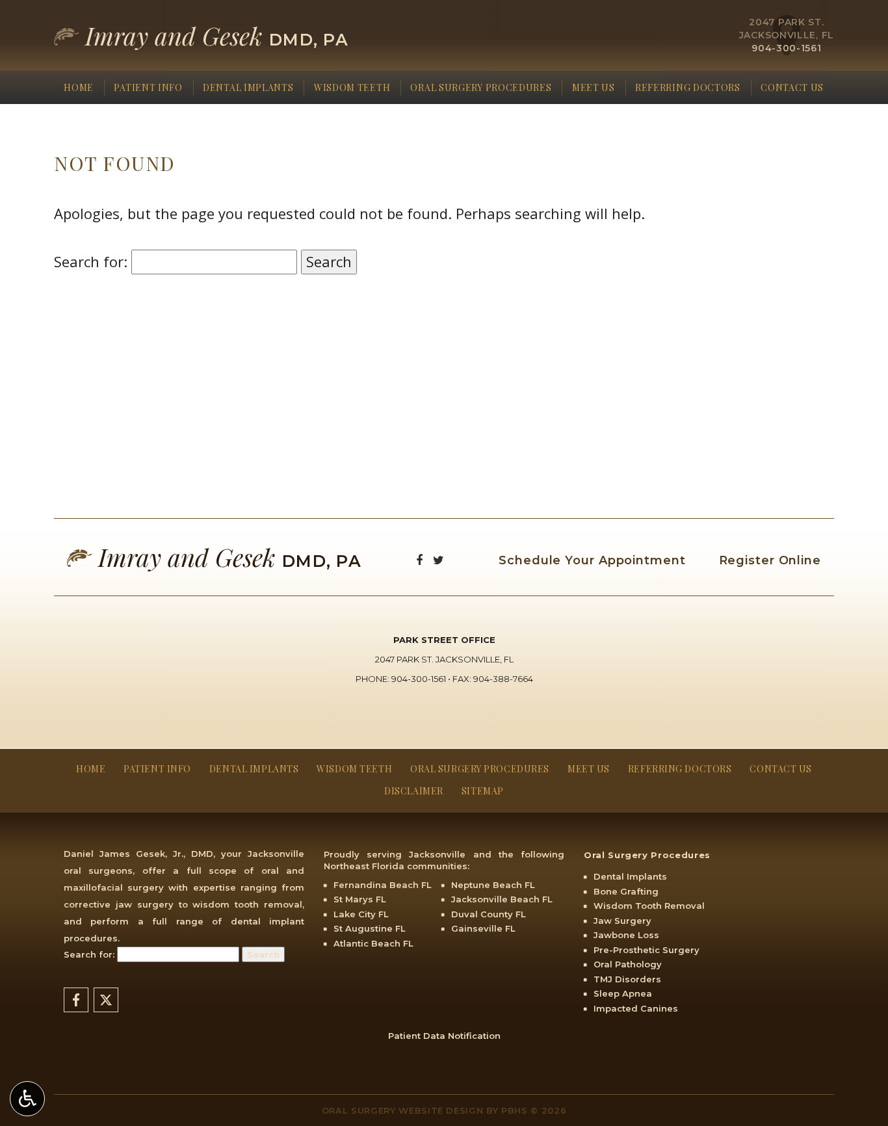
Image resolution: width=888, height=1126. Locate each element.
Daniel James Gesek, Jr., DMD (138, 853)
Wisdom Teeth (352, 88)
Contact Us (792, 88)
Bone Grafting (626, 891)
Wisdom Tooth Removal (649, 905)
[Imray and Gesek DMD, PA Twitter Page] (438, 560)
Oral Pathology (628, 964)
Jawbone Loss (626, 935)
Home (79, 88)
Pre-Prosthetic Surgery (646, 950)
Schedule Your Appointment (592, 560)
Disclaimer (413, 791)
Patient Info (148, 88)
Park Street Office (444, 640)
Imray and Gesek (213, 35)
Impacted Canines (636, 1008)
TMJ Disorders (627, 979)
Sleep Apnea (623, 993)
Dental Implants (248, 88)
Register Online (770, 560)
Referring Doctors (687, 88)
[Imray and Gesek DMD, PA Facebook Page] (419, 560)
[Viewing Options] (27, 1098)
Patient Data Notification (444, 1035)
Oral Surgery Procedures (480, 88)
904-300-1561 (786, 48)
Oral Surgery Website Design (403, 1110)
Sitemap (483, 791)
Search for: (90, 261)
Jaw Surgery (622, 920)
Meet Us (593, 88)
